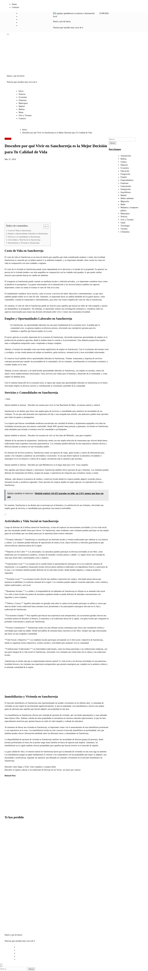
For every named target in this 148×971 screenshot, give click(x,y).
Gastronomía (126, 186)
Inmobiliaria (126, 192)
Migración (125, 201)
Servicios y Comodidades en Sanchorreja (24, 237)
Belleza (22, 109)
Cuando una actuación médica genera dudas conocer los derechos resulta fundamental (23, 796)
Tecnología (125, 226)
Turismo (124, 229)
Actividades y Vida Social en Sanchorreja (24, 240)
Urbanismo (125, 232)
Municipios (23, 103)
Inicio (21, 91)
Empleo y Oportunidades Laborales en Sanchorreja (28, 234)
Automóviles (126, 156)
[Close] (1, 965)
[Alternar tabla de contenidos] (44, 226)
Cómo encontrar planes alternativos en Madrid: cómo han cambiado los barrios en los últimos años (12, 838)
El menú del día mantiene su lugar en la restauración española (38, 793)
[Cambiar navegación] (8, 34)
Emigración (125, 174)
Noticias (22, 94)
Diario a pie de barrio (62, 21)
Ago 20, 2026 (8, 805)
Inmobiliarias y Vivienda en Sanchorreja (23, 243)
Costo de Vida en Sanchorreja (19, 231)
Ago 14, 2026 (22, 811)
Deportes (124, 165)
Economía (23, 97)
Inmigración (126, 189)
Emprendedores (127, 180)
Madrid (22, 106)
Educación (125, 171)
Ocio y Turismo (25, 115)
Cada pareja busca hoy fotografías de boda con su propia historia (8, 793)
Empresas (22, 100)
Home (14, 4)
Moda (21, 112)
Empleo (124, 177)
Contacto (15, 7)
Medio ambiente (127, 198)
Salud (123, 223)
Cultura (124, 162)
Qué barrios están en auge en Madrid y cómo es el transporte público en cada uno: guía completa (12, 910)
